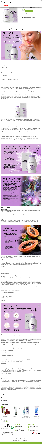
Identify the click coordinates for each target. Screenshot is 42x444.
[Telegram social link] (28, 19)
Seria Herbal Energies (15, 418)
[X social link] (25, 19)
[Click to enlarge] (2, 22)
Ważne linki (17, 424)
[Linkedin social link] (27, 19)
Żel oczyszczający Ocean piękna (36, 417)
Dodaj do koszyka (29, 11)
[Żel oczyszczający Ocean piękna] (36, 411)
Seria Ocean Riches (25, 417)
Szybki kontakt (31, 424)
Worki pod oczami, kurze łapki (5, 419)
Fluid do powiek (26, 416)
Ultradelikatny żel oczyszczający (15, 417)
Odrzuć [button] (41, 443)
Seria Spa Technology (35, 418)
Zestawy (4, 420)
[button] (9, 408)
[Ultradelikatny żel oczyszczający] (16, 411)
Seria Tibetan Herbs (4, 418)
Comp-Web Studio (26, 440)
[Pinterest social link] (26, 19)
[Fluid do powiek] (26, 411)
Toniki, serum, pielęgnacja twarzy (30, 17)
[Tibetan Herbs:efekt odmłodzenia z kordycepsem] (5, 411)
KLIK (7, 5)
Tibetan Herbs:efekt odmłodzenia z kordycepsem (5, 417)
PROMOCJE (6, 420)
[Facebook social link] (24, 19)
